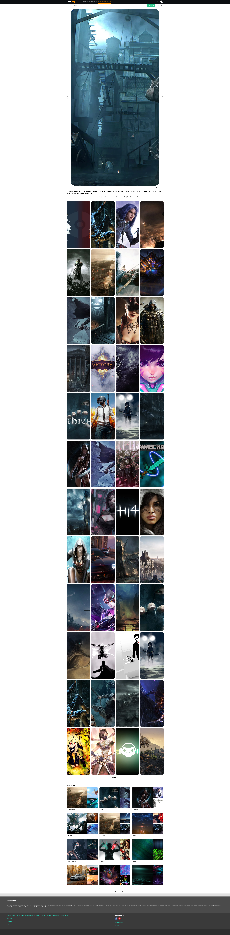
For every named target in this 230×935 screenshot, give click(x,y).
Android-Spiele (9, 916)
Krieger (138, 196)
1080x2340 (18, 915)
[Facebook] (116, 919)
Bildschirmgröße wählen (119, 922)
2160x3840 (62, 915)
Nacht (124, 196)
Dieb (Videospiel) (131, 196)
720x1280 (22, 915)
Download (151, 5)
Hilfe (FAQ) (117, 925)
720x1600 (30, 915)
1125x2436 (54, 915)
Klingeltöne (9, 919)
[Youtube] (119, 919)
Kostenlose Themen (10, 922)
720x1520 (66, 915)
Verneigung (111, 196)
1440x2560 (46, 915)
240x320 (26, 915)
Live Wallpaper (9, 921)
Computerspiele (93, 196)
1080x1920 (9, 915)
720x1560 (41, 915)
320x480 (37, 915)
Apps (8, 924)
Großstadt (118, 196)
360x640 (49, 915)
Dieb (100, 196)
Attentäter (105, 196)
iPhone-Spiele (9, 918)
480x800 (33, 915)
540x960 (57, 915)
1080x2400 (13, 915)
